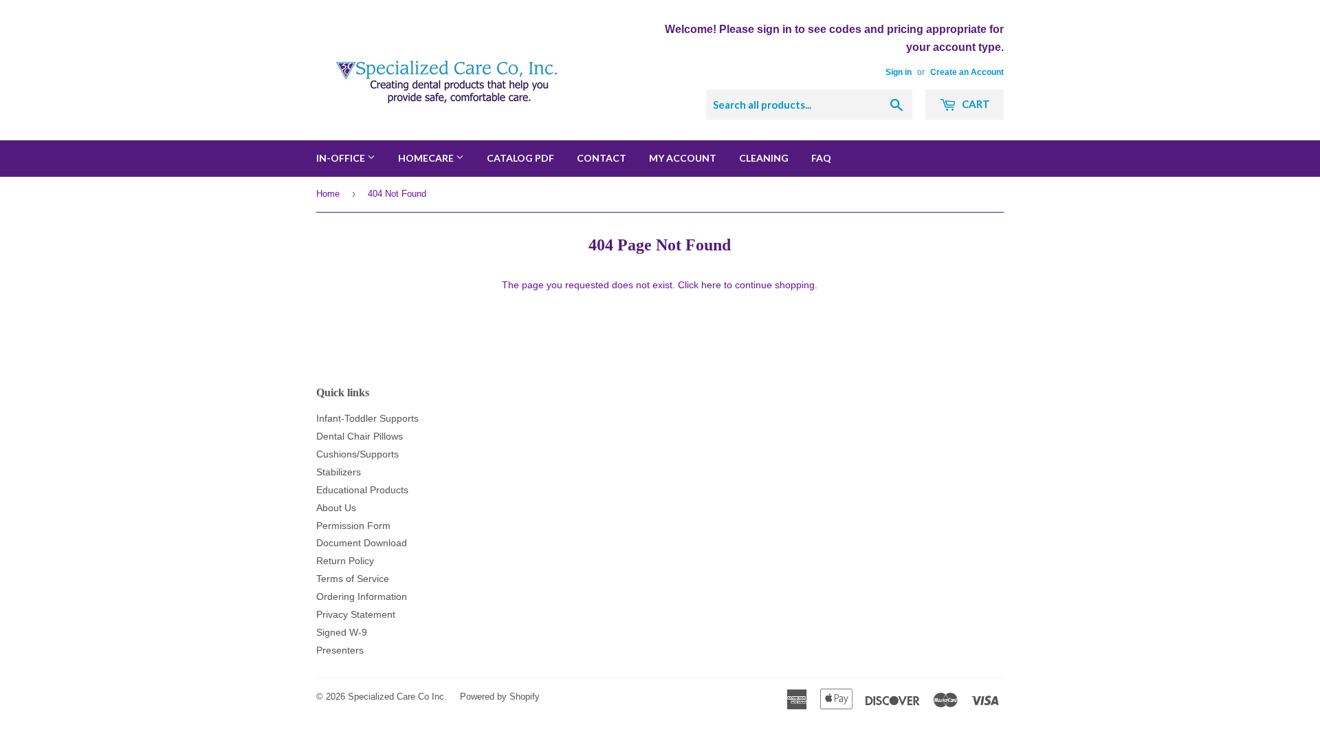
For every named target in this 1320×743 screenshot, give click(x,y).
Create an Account (967, 72)
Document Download (361, 542)
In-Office (341, 158)
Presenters (340, 650)
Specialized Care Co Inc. (397, 696)
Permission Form (353, 525)
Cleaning (764, 158)
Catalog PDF (520, 158)
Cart (975, 104)
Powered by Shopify (500, 696)
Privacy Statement (355, 614)
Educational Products (362, 489)
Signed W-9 (341, 632)
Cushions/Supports (357, 454)
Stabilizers (338, 471)
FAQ (821, 158)
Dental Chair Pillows (359, 436)
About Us (336, 507)
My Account (682, 158)
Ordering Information (361, 596)
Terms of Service (352, 578)
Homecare (427, 158)
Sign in (899, 72)
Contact (601, 158)
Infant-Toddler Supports (367, 418)
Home (328, 194)
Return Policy (345, 560)
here (711, 284)
